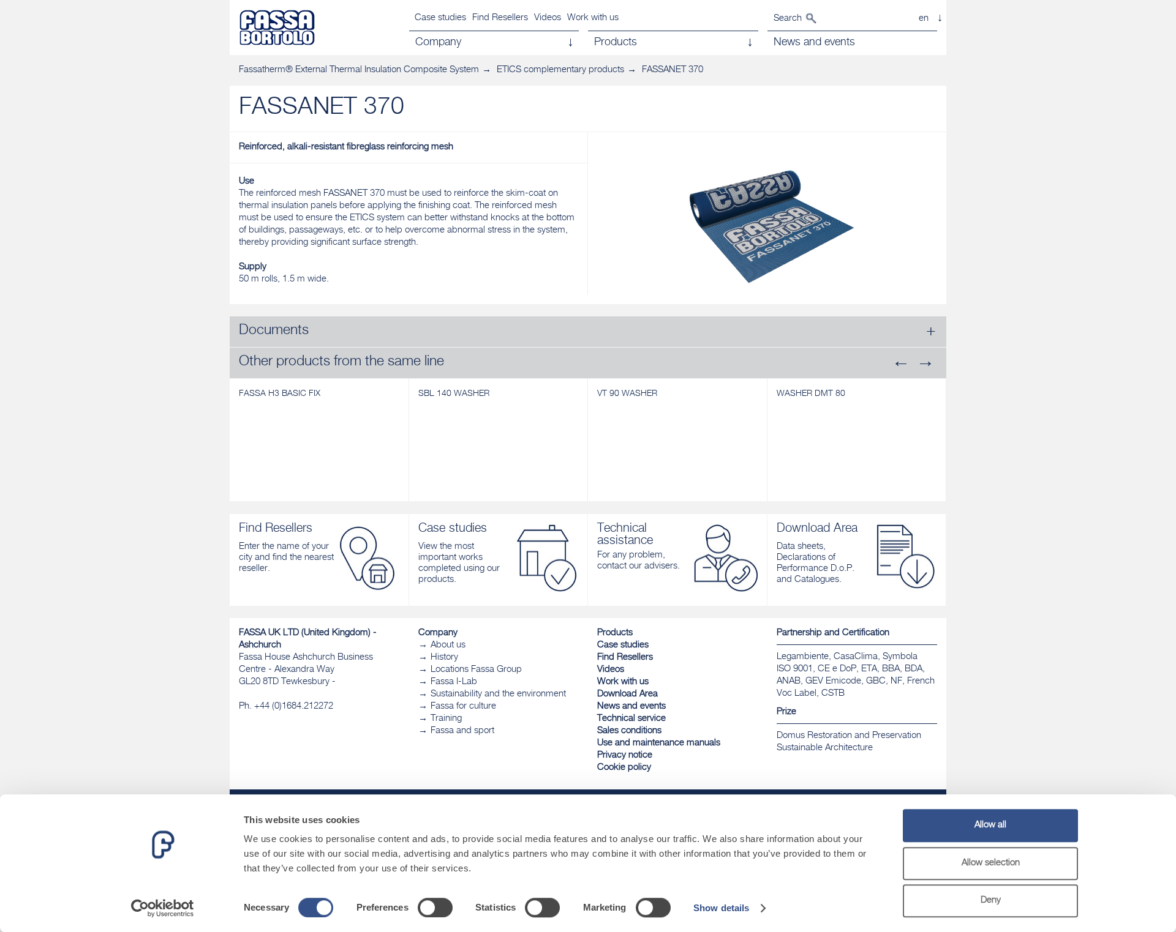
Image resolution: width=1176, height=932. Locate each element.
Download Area (627, 694)
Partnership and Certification (833, 633)
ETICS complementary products (560, 70)
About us (448, 645)
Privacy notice (624, 755)
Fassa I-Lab (454, 682)
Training (446, 718)
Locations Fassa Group (476, 669)
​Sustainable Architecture (825, 748)
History (444, 657)
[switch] (435, 907)
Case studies (440, 18)
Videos (547, 18)
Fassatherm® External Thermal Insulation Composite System (359, 70)
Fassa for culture (463, 706)
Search (788, 18)
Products (615, 633)
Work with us (593, 18)
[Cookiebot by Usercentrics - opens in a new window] (162, 908)
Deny (991, 900)
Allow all (990, 825)
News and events (631, 706)
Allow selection (991, 863)
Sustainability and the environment (498, 694)
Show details (721, 908)
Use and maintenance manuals (658, 743)
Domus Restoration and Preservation (849, 735)
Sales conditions (629, 731)
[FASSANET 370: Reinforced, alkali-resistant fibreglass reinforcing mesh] (767, 224)
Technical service (631, 718)
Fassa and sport (462, 731)
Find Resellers (500, 18)
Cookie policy (624, 767)
